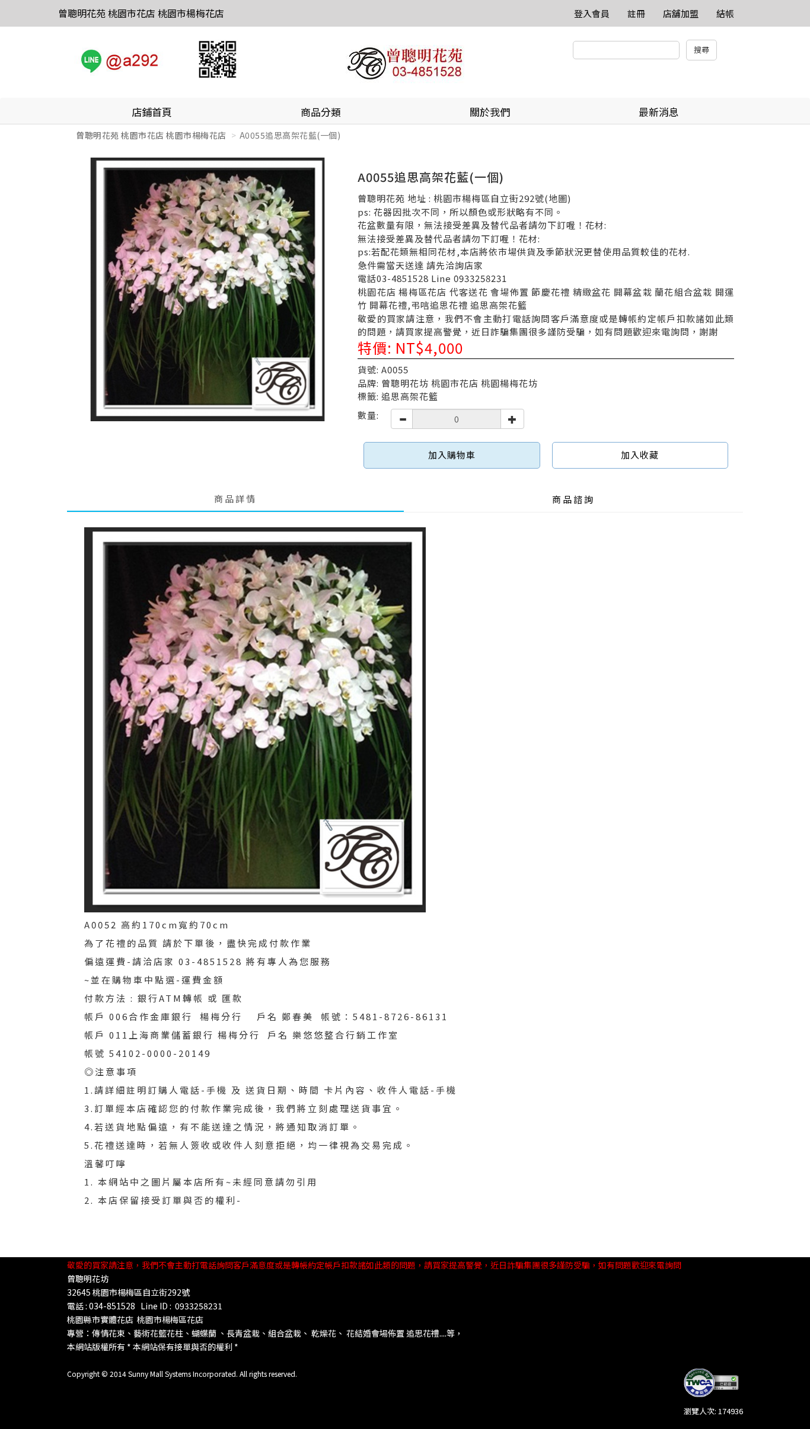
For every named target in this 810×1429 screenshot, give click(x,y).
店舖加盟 (681, 13)
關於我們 (490, 111)
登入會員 (592, 13)
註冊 (636, 13)
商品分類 (321, 111)
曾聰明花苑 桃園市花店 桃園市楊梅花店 (141, 13)
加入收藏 (640, 454)
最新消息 (659, 111)
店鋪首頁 (152, 111)
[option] (208, 289)
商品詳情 (235, 498)
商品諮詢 (573, 499)
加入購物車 (452, 454)
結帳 (725, 13)
